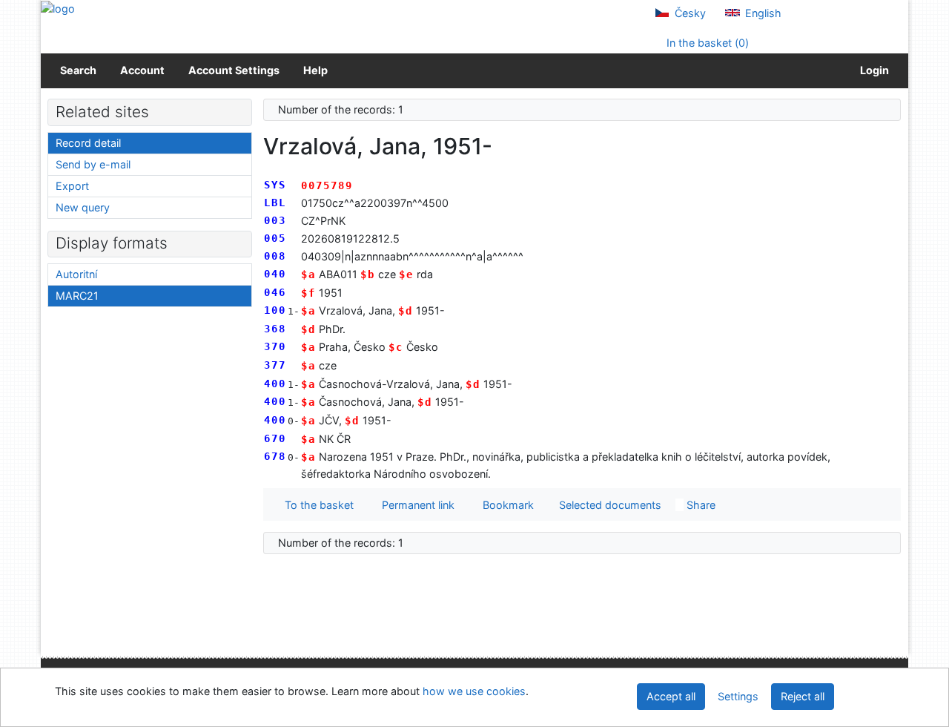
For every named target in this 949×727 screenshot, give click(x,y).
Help (315, 70)
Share (699, 505)
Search (78, 70)
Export (72, 186)
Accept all (671, 696)
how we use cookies (474, 691)
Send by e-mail (93, 164)
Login (872, 70)
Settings (738, 696)
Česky (689, 13)
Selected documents (608, 505)
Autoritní (76, 274)
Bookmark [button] (505, 505)
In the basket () (706, 42)
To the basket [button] (316, 505)
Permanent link (415, 505)
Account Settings (234, 70)
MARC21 (77, 295)
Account (142, 70)
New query (83, 207)
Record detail (88, 142)
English (761, 13)
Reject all (802, 696)
